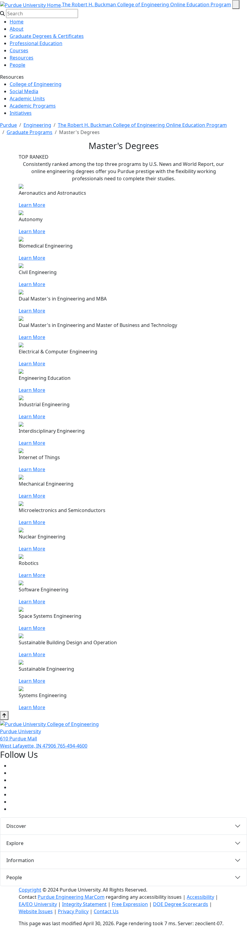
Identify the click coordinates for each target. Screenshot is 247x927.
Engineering (37, 125)
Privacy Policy (73, 911)
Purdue (8, 125)
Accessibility (200, 897)
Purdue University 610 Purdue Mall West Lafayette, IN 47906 (28, 738)
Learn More (32, 205)
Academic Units (27, 98)
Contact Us (106, 911)
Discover (16, 826)
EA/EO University (38, 904)
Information (20, 860)
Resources (21, 57)
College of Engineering (35, 84)
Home (16, 21)
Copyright (30, 889)
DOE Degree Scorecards (180, 904)
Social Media (24, 91)
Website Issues (36, 911)
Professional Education (36, 43)
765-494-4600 (72, 746)
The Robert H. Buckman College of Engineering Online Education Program (146, 4)
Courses (19, 50)
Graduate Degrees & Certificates (47, 36)
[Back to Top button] (4, 715)
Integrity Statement (84, 904)
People (17, 65)
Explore (14, 843)
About (16, 29)
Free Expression (130, 904)
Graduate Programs (29, 132)
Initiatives (21, 113)
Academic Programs (33, 105)
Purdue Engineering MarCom (71, 897)
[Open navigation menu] (235, 4)
